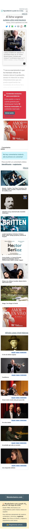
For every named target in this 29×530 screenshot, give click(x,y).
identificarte (6, 164)
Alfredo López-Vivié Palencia (14, 20)
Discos (24, 14)
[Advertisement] (14, 4)
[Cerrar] (26, 504)
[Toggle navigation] (27, 11)
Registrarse (21, 8)
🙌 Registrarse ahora (14, 525)
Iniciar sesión (9, 113)
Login (26, 8)
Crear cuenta (9, 116)
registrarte (17, 164)
